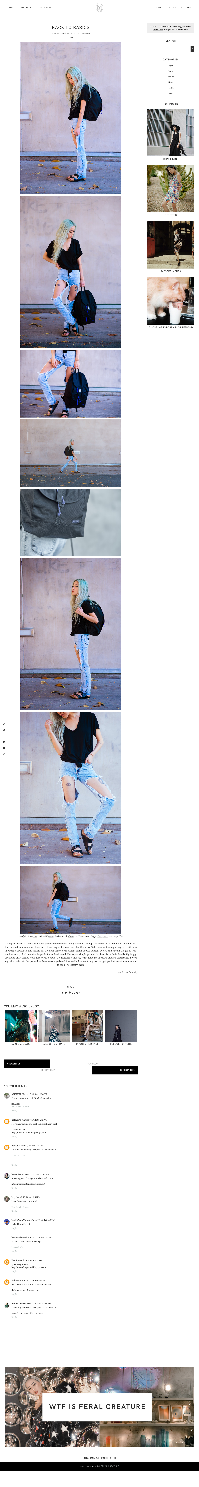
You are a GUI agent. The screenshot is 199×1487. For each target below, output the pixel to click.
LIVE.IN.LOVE (18, 1155)
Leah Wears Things (21, 1220)
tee (35, 936)
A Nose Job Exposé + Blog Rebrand (171, 327)
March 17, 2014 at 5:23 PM (30, 1260)
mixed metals (21, 1044)
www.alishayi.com (20, 1106)
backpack (103, 936)
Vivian (15, 1145)
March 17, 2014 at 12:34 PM (34, 1094)
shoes (71, 936)
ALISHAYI (16, 1094)
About (160, 8)
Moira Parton (18, 1174)
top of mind (170, 159)
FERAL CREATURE (110, 1466)
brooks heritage (87, 1044)
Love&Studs (17, 1247)
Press (172, 8)
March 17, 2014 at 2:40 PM (43, 1220)
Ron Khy (133, 972)
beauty (171, 76)
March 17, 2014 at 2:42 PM (40, 1237)
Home (11, 8)
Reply (14, 1110)
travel (170, 71)
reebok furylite (121, 1044)
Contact (185, 8)
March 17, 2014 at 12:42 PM (31, 1145)
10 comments (84, 33)
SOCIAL (44, 8)
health (171, 88)
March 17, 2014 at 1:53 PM (28, 1197)
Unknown (16, 1119)
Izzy (14, 1197)
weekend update (54, 1044)
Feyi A (14, 1260)
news (170, 82)
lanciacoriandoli (19, 1237)
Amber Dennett (19, 1303)
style (70, 37)
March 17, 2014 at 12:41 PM (34, 1119)
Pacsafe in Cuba (170, 271)
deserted (171, 215)
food (171, 93)
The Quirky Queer (20, 1207)
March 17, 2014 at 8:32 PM (34, 1280)
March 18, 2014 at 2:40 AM (39, 1303)
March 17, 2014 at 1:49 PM (37, 1174)
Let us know (158, 29)
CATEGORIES (26, 8)
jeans (50, 936)
